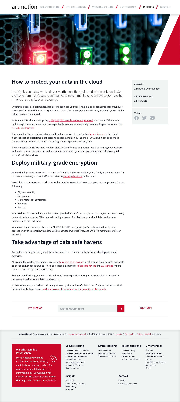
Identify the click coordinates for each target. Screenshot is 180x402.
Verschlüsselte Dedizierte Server (80, 353)
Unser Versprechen (154, 353)
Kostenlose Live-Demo (127, 383)
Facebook (129, 334)
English (148, 334)
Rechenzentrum (128, 356)
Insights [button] (148, 7)
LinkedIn (118, 334)
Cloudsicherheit (104, 350)
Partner (149, 359)
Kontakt (121, 380)
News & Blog (71, 386)
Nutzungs (21, 380)
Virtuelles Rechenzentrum (76, 356)
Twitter (140, 334)
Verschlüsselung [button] (102, 7)
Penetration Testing (106, 353)
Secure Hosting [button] (49, 7)
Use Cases (70, 389)
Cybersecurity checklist (76, 383)
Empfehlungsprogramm (156, 362)
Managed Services (73, 359)
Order (148, 368)
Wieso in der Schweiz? (131, 359)
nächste (145, 308)
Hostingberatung (73, 368)
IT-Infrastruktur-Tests (107, 356)
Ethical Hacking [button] (76, 7)
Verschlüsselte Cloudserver (77, 350)
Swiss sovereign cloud (75, 362)
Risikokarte (70, 380)
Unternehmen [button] (128, 7)
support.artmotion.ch (77, 334)
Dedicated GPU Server (75, 365)
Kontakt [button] (165, 7)
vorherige (35, 308)
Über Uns (149, 350)
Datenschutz (127, 353)
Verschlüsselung (128, 350)
